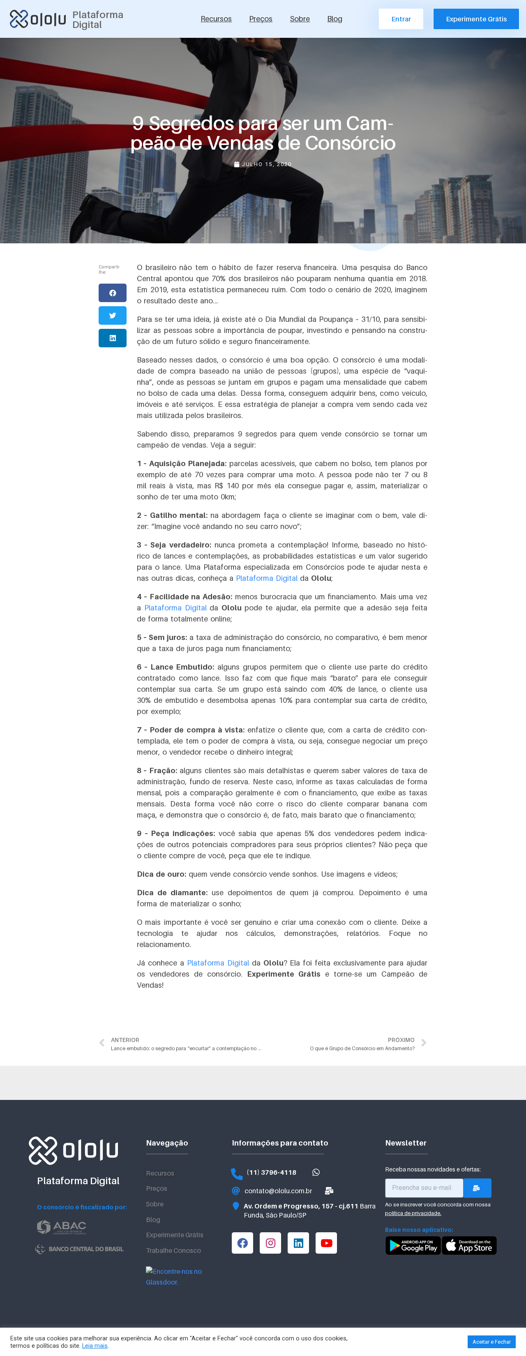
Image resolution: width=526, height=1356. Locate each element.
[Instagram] (270, 1243)
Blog (334, 18)
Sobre (300, 18)
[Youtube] (326, 1243)
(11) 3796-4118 (271, 1172)
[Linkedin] (298, 1243)
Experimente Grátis (174, 1235)
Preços (260, 18)
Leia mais (95, 1345)
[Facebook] (242, 1243)
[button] (113, 293)
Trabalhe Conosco (173, 1250)
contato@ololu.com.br (278, 1191)
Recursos (216, 18)
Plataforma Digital (267, 578)
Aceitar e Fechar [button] (492, 1342)
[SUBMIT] (477, 1188)
